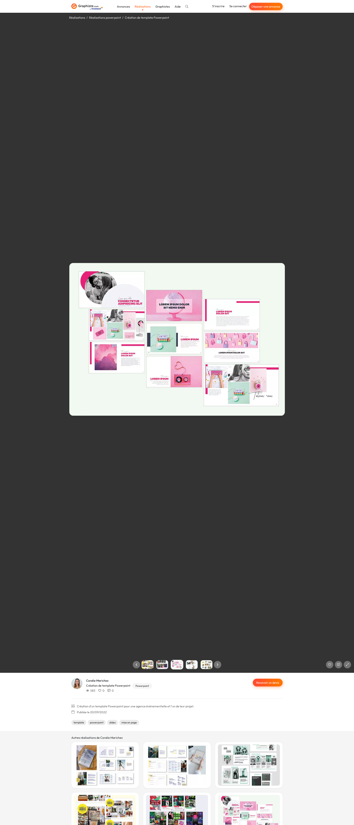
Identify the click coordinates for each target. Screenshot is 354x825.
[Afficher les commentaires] (338, 664)
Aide (178, 6)
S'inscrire (218, 6)
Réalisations (143, 6)
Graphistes (162, 6)
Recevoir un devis (267, 682)
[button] (136, 664)
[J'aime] (329, 664)
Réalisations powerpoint (105, 17)
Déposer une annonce (265, 6)
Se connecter (238, 6)
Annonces (123, 6)
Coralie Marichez (97, 680)
